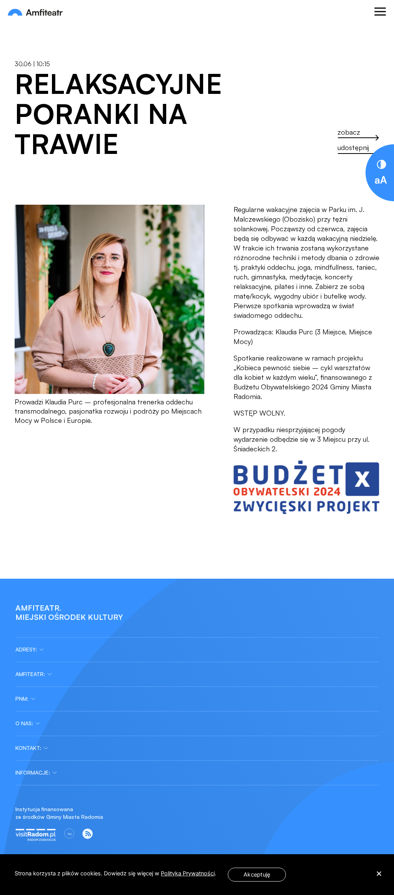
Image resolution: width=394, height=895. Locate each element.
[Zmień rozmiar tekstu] (381, 181)
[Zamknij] (381, 148)
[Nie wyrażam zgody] (378, 874)
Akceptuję (257, 874)
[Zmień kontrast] (381, 164)
